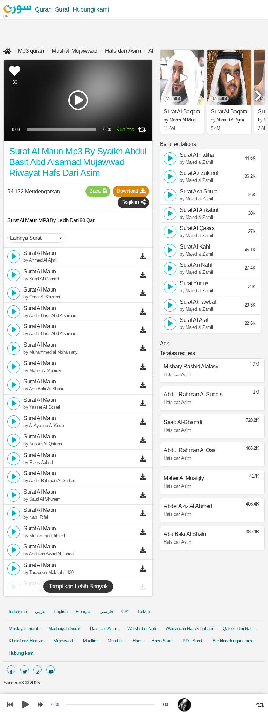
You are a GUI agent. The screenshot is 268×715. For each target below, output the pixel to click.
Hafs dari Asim (123, 50)
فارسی (106, 611)
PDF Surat (192, 640)
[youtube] (50, 669)
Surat (62, 9)
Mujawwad (63, 640)
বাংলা (125, 611)
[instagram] (37, 669)
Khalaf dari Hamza (26, 640)
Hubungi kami (91, 9)
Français (84, 611)
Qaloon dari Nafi (237, 628)
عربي (40, 611)
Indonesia (18, 611)
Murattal (114, 640)
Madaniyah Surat (64, 628)
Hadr (137, 640)
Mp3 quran (31, 50)
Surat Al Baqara (182, 112)
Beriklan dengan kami (233, 640)
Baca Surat (161, 640)
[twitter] (24, 669)
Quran (43, 9)
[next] (258, 92)
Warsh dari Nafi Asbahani (189, 628)
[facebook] (11, 669)
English (61, 611)
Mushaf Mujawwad (74, 50)
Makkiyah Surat (23, 628)
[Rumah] (7, 50)
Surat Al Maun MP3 (28, 220)
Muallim (90, 640)
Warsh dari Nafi (141, 628)
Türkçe (143, 611)
